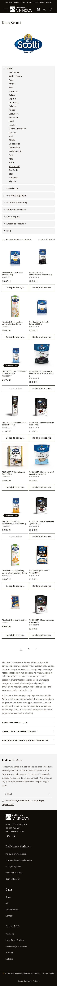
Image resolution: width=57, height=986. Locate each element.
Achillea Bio (14, 72)
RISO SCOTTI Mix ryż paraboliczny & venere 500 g (14, 522)
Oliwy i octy (12, 188)
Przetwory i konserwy (17, 202)
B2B (7, 903)
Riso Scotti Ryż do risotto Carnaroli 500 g (39, 323)
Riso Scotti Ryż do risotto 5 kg (14, 620)
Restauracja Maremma (16, 946)
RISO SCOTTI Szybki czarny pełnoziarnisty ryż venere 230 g (41, 373)
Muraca (12, 132)
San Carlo (13, 170)
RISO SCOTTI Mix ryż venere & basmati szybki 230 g (41, 473)
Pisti (11, 155)
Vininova (10, 934)
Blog (9, 231)
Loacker (12, 125)
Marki (10, 68)
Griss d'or (13, 117)
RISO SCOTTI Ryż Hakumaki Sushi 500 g (13, 473)
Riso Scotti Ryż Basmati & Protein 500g (39, 572)
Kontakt (9, 916)
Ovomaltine (14, 147)
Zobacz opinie (48, 973)
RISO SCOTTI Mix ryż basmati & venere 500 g (14, 372)
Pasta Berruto (15, 151)
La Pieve (9, 959)
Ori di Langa (14, 144)
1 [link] (21, 648)
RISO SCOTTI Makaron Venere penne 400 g (41, 621)
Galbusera (14, 114)
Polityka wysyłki (13, 866)
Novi (11, 136)
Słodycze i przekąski (16, 209)
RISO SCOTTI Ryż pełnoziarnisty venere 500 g (40, 274)
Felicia (12, 110)
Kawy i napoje (13, 216)
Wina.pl (9, 952)
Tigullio (12, 181)
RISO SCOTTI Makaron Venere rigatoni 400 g (41, 522)
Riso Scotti (14, 166)
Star (11, 174)
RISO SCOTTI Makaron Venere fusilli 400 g (41, 424)
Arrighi (12, 83)
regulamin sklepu (23, 800)
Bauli (11, 87)
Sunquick (13, 177)
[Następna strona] (36, 648)
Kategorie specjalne (16, 224)
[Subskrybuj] (49, 794)
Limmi (11, 121)
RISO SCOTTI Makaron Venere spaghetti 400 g (15, 424)
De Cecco (13, 102)
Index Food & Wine (15, 940)
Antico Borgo (15, 76)
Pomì (11, 159)
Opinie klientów (13, 879)
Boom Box (14, 91)
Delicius (12, 106)
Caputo (12, 99)
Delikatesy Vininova (31, 981)
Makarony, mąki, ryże (16, 195)
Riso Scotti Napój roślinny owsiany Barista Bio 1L (12, 323)
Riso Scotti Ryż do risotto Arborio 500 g (12, 274)
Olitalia (12, 140)
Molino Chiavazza (17, 128)
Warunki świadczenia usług (19, 860)
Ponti (11, 162)
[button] (5, 9)
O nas (8, 897)
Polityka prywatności (16, 854)
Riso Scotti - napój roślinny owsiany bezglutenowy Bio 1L (14, 572)
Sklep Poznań (12, 909)
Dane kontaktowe (14, 872)
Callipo (12, 95)
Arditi (11, 80)
